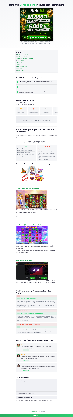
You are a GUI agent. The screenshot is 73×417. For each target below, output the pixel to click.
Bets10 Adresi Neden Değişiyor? (25, 385)
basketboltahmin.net (34, 411)
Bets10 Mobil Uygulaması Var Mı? (25, 397)
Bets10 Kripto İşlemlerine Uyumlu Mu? (26, 393)
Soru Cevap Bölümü (20, 70)
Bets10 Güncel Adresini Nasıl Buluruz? (26, 389)
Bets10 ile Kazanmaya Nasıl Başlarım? (24, 54)
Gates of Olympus (20, 60)
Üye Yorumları (19, 68)
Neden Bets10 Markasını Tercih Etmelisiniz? (25, 58)
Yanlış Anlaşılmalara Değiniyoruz (23, 66)
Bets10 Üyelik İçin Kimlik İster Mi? (25, 380)
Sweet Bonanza (20, 62)
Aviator (18, 64)
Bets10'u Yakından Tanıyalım (22, 56)
